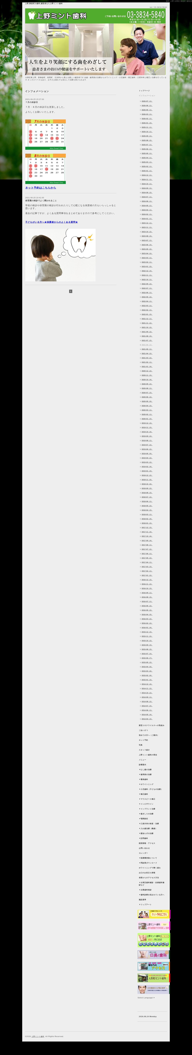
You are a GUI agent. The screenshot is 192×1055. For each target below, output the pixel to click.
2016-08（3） (147, 597)
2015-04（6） (147, 667)
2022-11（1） (147, 275)
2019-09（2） (147, 436)
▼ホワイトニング (146, 784)
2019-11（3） (147, 427)
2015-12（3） (147, 632)
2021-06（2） (147, 345)
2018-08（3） (147, 493)
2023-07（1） (147, 240)
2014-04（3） (147, 719)
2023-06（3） (147, 245)
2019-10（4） (147, 432)
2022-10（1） (147, 279)
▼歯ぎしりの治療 (146, 814)
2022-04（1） (147, 301)
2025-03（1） (147, 162)
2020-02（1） (147, 414)
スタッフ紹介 (144, 750)
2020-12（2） (147, 371)
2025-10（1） (147, 131)
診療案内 (142, 765)
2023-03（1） (147, 258)
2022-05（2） (147, 297)
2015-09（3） (147, 645)
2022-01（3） (147, 314)
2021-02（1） (147, 362)
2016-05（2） (147, 610)
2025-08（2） (147, 140)
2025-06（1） (147, 149)
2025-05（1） (147, 153)
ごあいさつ (143, 730)
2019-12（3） (147, 423)
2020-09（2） (147, 384)
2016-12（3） (147, 580)
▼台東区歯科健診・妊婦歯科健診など (151, 884)
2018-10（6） (147, 484)
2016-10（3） (147, 588)
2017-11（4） (147, 532)
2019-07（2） (147, 445)
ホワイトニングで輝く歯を (150, 868)
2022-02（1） (147, 310)
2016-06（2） (147, 606)
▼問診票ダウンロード (148, 863)
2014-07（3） (147, 706)
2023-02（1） (147, 262)
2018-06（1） (147, 501)
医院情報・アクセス (147, 843)
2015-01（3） (147, 680)
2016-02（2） (147, 623)
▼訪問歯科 (143, 838)
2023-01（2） (147, 266)
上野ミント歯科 (37, 1036)
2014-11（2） (147, 688)
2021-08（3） (147, 336)
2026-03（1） (147, 114)
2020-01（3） (147, 419)
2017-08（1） (147, 545)
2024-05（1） (147, 205)
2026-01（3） (147, 123)
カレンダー (143, 853)
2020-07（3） (147, 392)
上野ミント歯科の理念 (148, 755)
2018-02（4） (147, 519)
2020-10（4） (147, 379)
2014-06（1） (147, 710)
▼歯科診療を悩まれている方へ (151, 895)
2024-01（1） (147, 218)
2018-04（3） (147, 510)
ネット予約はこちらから (40, 187)
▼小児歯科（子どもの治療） (151, 789)
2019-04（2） (147, 458)
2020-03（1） (147, 410)
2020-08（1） (147, 388)
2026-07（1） (147, 101)
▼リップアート (145, 905)
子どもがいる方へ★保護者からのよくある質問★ (51, 222)
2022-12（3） (147, 271)
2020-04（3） (147, 406)
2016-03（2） (147, 619)
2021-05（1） (147, 349)
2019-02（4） (147, 466)
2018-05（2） (147, 506)
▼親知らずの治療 (146, 833)
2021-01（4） (147, 366)
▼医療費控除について (148, 858)
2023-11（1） (147, 227)
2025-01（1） (147, 171)
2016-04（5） (147, 614)
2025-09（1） (147, 136)
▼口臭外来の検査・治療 (149, 824)
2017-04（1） (147, 562)
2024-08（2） (147, 192)
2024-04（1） (147, 210)
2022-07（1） (147, 288)
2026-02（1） (147, 118)
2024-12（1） (147, 175)
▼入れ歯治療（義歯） (148, 828)
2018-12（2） (147, 475)
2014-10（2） (147, 693)
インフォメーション (147, 96)
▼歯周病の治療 (145, 774)
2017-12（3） (147, 527)
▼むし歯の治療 (145, 770)
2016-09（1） (147, 593)
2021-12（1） (147, 319)
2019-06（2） (147, 449)
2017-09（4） (147, 540)
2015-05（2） (147, 662)
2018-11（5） (147, 479)
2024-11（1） (147, 179)
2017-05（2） (147, 558)
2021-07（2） (147, 340)
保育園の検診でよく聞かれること (41, 200)
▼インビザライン (146, 804)
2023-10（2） (147, 232)
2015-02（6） (147, 675)
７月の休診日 (31, 102)
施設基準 (142, 900)
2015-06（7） (147, 658)
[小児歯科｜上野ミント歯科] (60, 255)
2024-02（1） (147, 214)
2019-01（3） (147, 471)
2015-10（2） (147, 640)
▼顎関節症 (143, 819)
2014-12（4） (147, 684)
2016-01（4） (147, 627)
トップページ (144, 91)
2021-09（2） (147, 332)
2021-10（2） (147, 327)
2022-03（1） (147, 305)
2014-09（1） (147, 697)
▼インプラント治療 (147, 809)
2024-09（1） (147, 188)
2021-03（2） (147, 358)
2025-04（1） (147, 158)
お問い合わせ (144, 848)
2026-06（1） (147, 105)
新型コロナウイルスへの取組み (151, 725)
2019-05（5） (147, 453)
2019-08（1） (147, 440)
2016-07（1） (147, 601)
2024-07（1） (147, 197)
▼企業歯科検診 (145, 890)
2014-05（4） (147, 714)
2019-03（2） (147, 462)
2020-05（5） (147, 401)
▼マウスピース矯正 (147, 799)
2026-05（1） (147, 110)
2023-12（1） (147, 223)
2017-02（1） (147, 571)
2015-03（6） (147, 671)
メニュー (142, 760)
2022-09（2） (147, 284)
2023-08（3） (147, 236)
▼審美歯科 (143, 779)
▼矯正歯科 (143, 794)
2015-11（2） (147, 636)
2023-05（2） (147, 249)
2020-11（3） (147, 375)
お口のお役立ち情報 (147, 873)
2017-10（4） (147, 536)
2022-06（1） (147, 292)
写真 (141, 745)
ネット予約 (143, 740)
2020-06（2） (147, 397)
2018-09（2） (147, 488)
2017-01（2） (147, 575)
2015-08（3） (147, 649)
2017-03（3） (147, 566)
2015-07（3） (147, 653)
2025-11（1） (147, 127)
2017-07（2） (147, 549)
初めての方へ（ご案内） (149, 735)
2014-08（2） (147, 701)
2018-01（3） (147, 523)
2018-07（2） (147, 497)
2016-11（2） (147, 584)
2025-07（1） (147, 145)
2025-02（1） (147, 166)
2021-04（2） (147, 353)
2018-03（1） (147, 514)
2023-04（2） (147, 253)
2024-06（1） (147, 201)
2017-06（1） (147, 553)
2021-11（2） (147, 323)
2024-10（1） (147, 184)
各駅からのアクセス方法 (149, 878)
